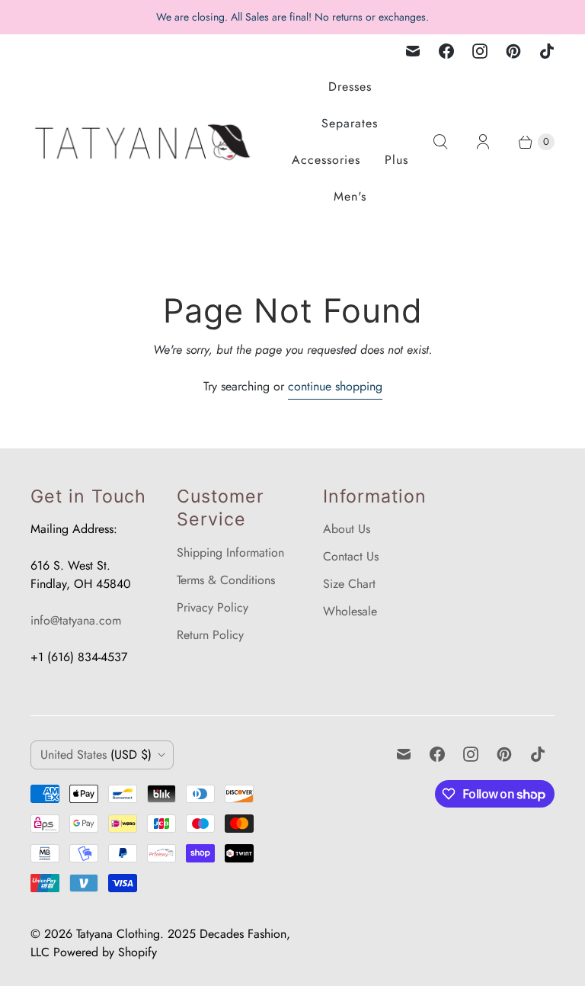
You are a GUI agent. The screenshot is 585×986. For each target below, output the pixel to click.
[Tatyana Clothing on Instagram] (480, 51)
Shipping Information (230, 552)
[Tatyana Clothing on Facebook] (446, 51)
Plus (396, 160)
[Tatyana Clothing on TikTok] (547, 51)
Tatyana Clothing (118, 934)
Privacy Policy (212, 607)
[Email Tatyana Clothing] (413, 51)
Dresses (350, 86)
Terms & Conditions (226, 580)
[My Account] (483, 142)
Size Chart (349, 584)
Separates (349, 123)
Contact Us (351, 556)
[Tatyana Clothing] (144, 142)
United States (96, 754)
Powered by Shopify (105, 952)
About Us (346, 529)
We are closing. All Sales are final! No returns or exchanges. (292, 16)
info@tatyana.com (75, 620)
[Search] (440, 142)
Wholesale (350, 611)
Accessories (326, 160)
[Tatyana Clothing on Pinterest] (513, 51)
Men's (350, 196)
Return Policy (210, 635)
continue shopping (335, 386)
